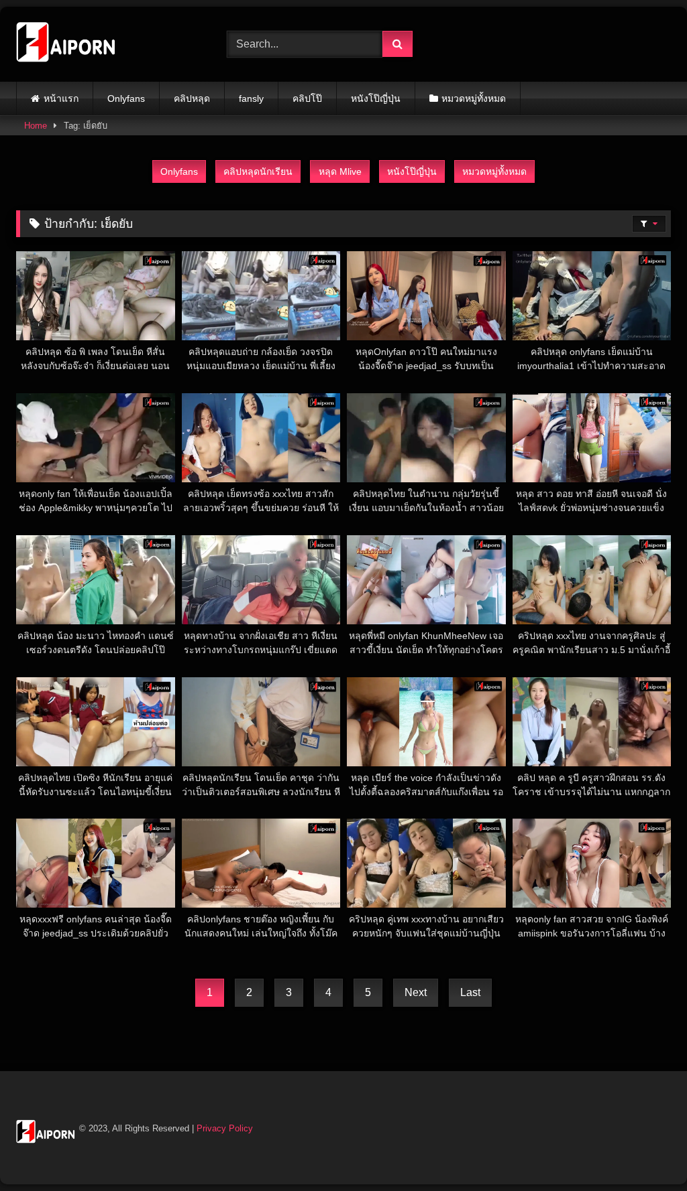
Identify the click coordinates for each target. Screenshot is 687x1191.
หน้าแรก (61, 98)
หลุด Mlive (340, 171)
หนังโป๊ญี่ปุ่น (376, 98)
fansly (251, 98)
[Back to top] (645, 1151)
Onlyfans (126, 98)
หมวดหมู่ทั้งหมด (473, 98)
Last (470, 992)
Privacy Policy (225, 1128)
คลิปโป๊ (307, 98)
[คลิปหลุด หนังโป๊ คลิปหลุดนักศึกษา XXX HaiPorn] (106, 44)
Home (35, 126)
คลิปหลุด (192, 98)
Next (416, 992)
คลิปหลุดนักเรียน (258, 171)
